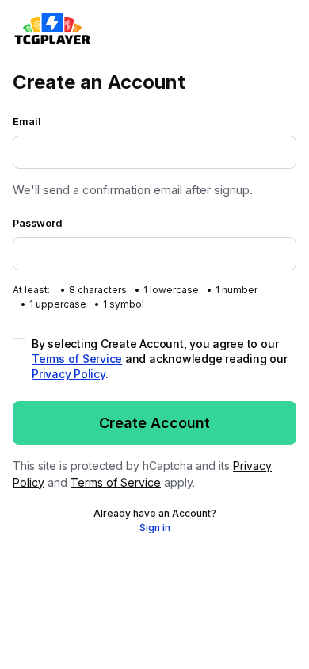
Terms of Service (77, 358)
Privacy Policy (68, 373)
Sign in (154, 527)
